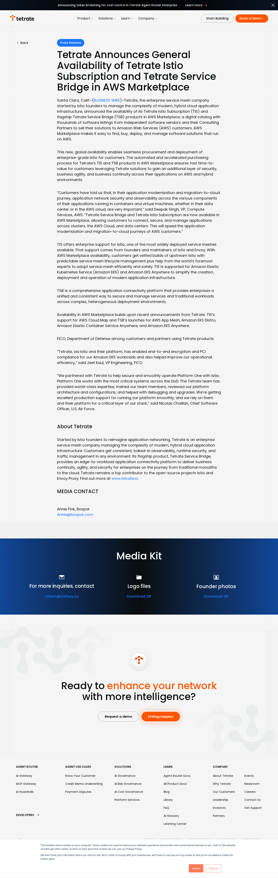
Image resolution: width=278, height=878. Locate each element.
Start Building (217, 18)
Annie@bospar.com (75, 514)
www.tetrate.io (125, 478)
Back (22, 42)
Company (146, 18)
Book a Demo (250, 18)
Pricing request (160, 716)
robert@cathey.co (62, 596)
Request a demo (118, 716)
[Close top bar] (273, 6)
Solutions (105, 18)
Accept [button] (196, 868)
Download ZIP (139, 596)
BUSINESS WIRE (107, 100)
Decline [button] (213, 868)
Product (83, 18)
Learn (125, 18)
